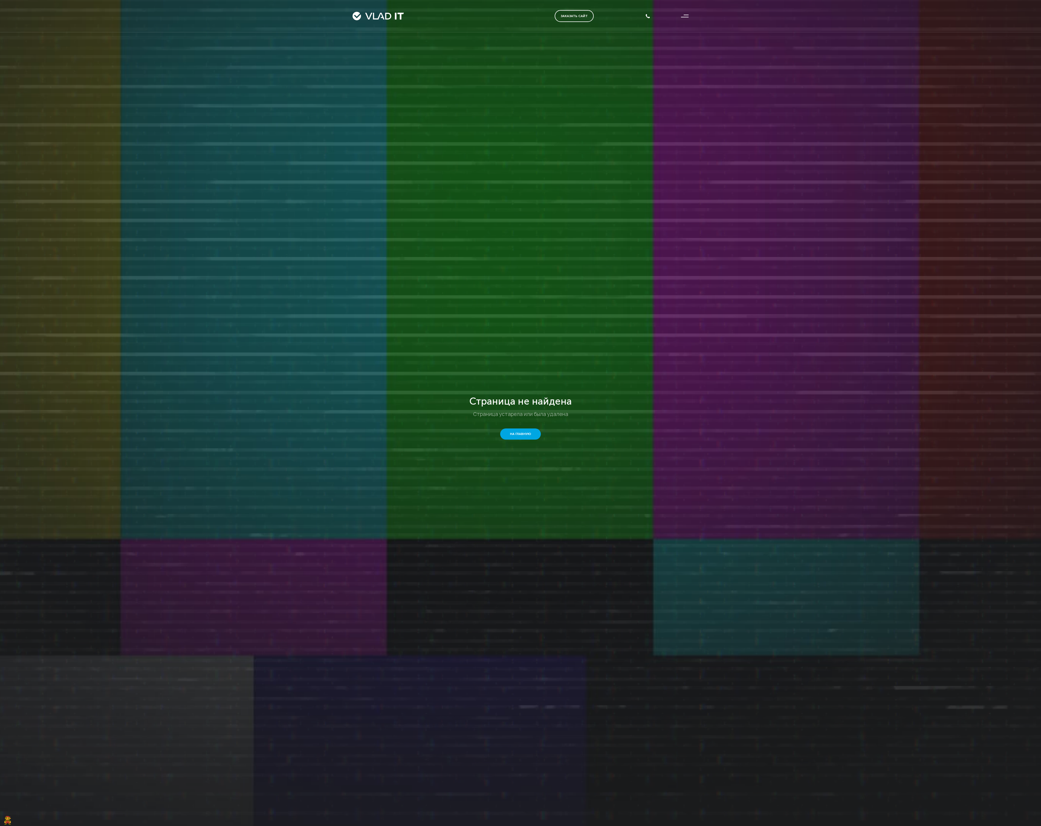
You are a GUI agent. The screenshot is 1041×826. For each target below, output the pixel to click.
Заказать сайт (574, 16)
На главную (520, 434)
